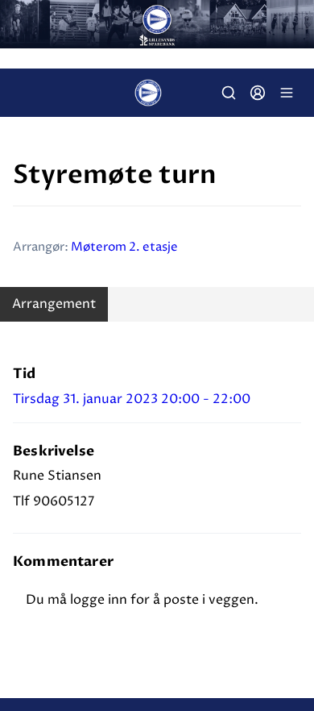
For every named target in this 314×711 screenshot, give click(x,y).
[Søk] (228, 92)
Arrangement (54, 304)
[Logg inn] (257, 92)
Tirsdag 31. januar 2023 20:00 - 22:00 (131, 399)
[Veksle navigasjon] (286, 92)
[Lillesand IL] (157, 24)
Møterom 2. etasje (124, 247)
